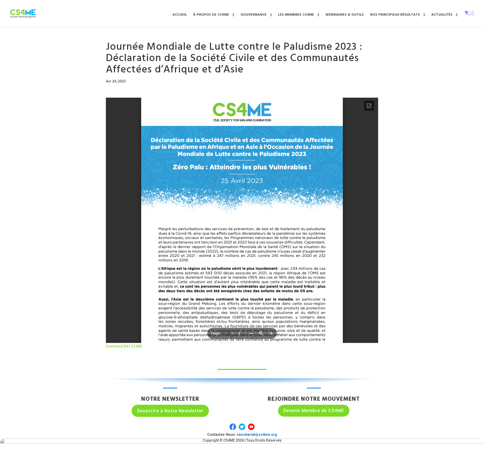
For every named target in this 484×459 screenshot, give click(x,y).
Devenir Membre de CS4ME (313, 410)
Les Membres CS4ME (296, 15)
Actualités (441, 15)
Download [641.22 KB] (124, 346)
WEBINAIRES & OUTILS (344, 15)
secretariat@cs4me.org (257, 435)
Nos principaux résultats (395, 15)
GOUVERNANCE (253, 15)
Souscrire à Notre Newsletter (170, 410)
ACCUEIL (179, 15)
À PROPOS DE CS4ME (211, 15)
